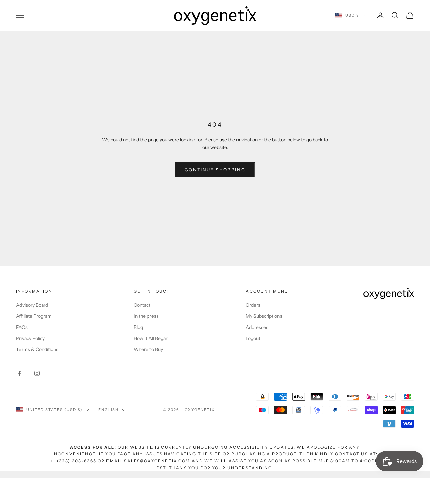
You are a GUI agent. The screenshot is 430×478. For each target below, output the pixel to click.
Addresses (257, 327)
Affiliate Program (34, 316)
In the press (146, 316)
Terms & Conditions (37, 349)
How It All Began (151, 338)
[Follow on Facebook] (19, 373)
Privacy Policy (30, 338)
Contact (142, 305)
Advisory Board (32, 305)
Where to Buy (148, 349)
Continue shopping (215, 169)
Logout (253, 338)
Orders (253, 305)
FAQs (22, 327)
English (108, 409)
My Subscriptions (264, 316)
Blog (138, 327)
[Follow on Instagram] (37, 373)
